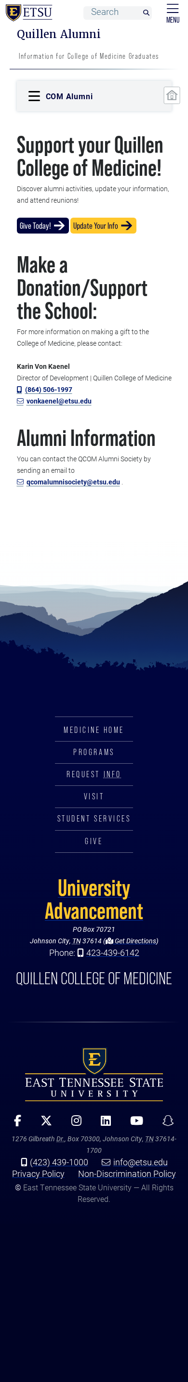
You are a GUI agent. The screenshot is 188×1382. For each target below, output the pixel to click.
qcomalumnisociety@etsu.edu (73, 481)
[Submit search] (146, 13)
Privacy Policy (38, 1173)
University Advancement (94, 899)
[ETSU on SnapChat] (164, 1124)
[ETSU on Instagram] (73, 1124)
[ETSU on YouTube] (133, 1124)
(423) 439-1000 (59, 1162)
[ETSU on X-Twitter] (42, 1124)
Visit (94, 796)
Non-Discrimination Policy (127, 1173)
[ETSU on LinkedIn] (102, 1124)
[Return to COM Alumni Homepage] (171, 95)
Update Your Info (95, 226)
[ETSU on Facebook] (14, 1124)
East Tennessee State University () (27, 13)
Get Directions (134, 940)
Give (94, 841)
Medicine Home (94, 730)
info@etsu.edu (140, 1162)
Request (94, 774)
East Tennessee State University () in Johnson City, (94, 1074)
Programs (93, 752)
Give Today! (35, 226)
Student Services (94, 818)
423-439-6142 (112, 952)
